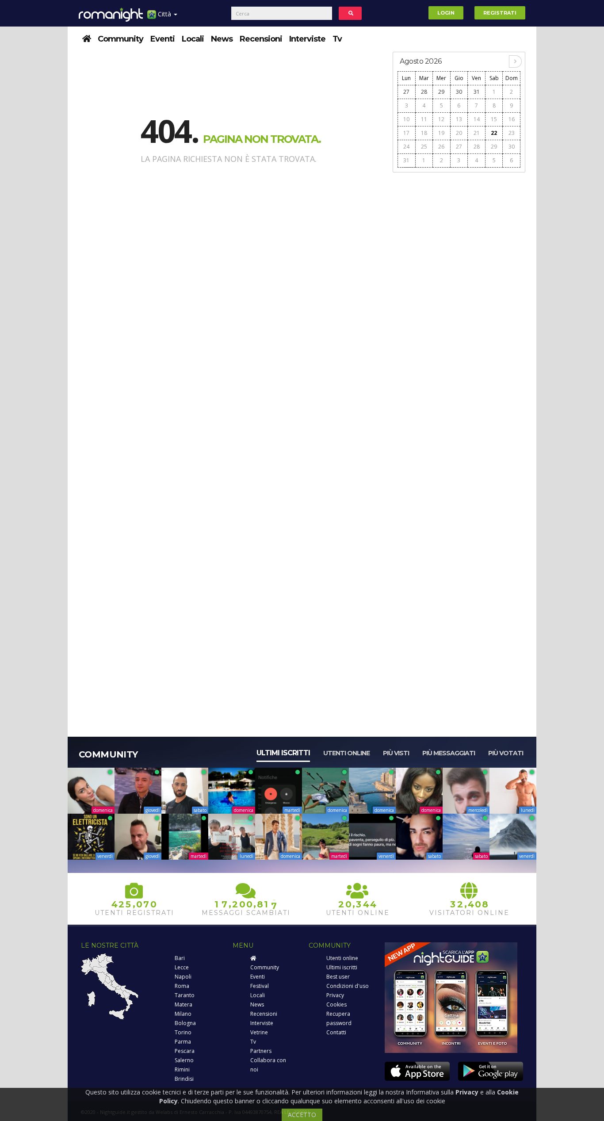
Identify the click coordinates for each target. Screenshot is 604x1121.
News (222, 39)
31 (477, 92)
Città (164, 14)
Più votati (505, 753)
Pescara (185, 1051)
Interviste (307, 39)
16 (511, 119)
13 (459, 119)
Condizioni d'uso (347, 986)
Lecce (182, 967)
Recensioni (261, 39)
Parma (183, 1041)
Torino (183, 1032)
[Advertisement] (459, 310)
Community (120, 39)
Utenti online (346, 753)
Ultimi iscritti (283, 753)
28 (424, 92)
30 (459, 92)
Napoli (183, 976)
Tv (337, 39)
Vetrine (259, 1032)
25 (424, 146)
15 (494, 119)
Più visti (396, 753)
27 (406, 92)
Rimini (182, 1069)
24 (406, 146)
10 (406, 119)
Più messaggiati (448, 753)
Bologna (185, 1023)
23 (511, 133)
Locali (193, 39)
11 (424, 119)
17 (406, 133)
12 (441, 119)
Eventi (162, 39)
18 (424, 133)
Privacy (335, 995)
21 (477, 133)
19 (441, 133)
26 (441, 146)
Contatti (336, 1032)
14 (477, 119)
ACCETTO (302, 1114)
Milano (183, 1014)
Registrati (499, 13)
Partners (260, 1051)
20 (459, 133)
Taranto (185, 995)
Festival (259, 986)
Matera (183, 1004)
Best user (338, 976)
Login (446, 13)
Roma (182, 986)
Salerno (184, 1060)
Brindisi (184, 1079)
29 (441, 92)
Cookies (336, 1004)
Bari (180, 958)
